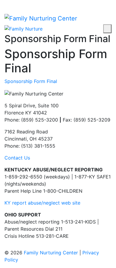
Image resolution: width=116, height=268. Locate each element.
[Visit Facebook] (6, 4)
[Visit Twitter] (16, 4)
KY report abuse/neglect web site (42, 203)
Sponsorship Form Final (30, 81)
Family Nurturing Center (51, 253)
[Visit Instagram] (11, 4)
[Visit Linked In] (21, 4)
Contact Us (17, 158)
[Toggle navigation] (107, 28)
